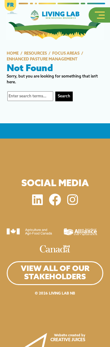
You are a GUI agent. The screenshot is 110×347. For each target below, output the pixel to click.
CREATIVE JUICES (67, 340)
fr (10, 5)
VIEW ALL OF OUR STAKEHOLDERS (55, 273)
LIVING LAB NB (62, 293)
